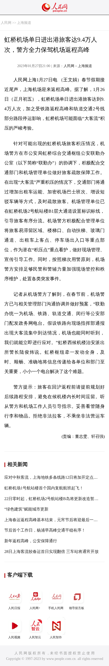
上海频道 (24, 23)
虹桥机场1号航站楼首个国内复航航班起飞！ (43, 488)
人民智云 (35, 637)
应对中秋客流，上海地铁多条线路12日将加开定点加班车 (55, 477)
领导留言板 (76, 608)
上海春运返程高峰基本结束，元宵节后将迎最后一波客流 (55, 520)
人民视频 (14, 637)
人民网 (6, 23)
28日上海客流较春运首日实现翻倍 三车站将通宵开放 (51, 551)
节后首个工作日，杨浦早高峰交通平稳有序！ (44, 530)
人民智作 (56, 637)
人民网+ (34, 608)
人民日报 (14, 608)
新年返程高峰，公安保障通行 (30, 541)
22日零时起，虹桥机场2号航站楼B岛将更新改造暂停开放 (55, 499)
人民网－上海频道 (78, 66)
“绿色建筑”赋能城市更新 (26, 509)
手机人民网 (55, 608)
